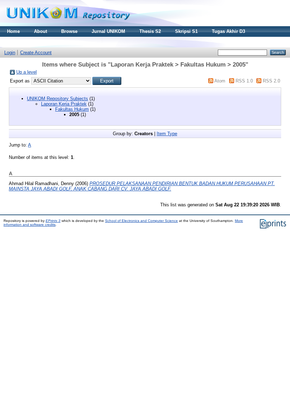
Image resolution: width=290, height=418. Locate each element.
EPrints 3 (53, 221)
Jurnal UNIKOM (108, 31)
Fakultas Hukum (72, 109)
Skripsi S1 (186, 31)
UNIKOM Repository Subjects (57, 98)
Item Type (167, 133)
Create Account (36, 52)
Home (13, 31)
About (40, 31)
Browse (69, 31)
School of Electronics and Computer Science (141, 221)
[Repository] (68, 24)
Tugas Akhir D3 (228, 31)
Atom (219, 81)
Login (9, 52)
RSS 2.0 (271, 81)
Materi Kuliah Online (29, 42)
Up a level (26, 72)
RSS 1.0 (244, 81)
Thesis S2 (150, 31)
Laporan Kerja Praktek (64, 104)
